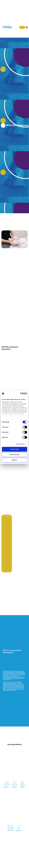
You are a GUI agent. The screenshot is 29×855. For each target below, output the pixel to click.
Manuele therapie (6, 787)
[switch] (25, 427)
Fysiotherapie (14, 787)
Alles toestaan (15, 449)
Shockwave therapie (10, 830)
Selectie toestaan (14, 454)
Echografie (22, 787)
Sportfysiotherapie (18, 830)
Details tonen (20, 444)
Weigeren (14, 460)
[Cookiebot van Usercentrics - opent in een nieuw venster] (20, 393)
